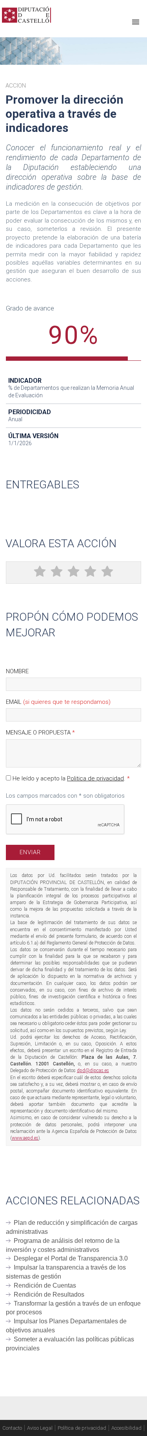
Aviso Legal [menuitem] (40, 1428)
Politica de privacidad (95, 778)
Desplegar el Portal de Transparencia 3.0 (71, 1258)
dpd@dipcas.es (93, 1070)
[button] (135, 22)
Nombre (17, 671)
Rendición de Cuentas (45, 1285)
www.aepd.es (25, 1138)
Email (58, 701)
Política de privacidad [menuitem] (82, 1428)
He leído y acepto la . (70, 778)
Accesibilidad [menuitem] (126, 1428)
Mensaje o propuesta (40, 732)
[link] (26, 14)
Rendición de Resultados (49, 1294)
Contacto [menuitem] (12, 1428)
